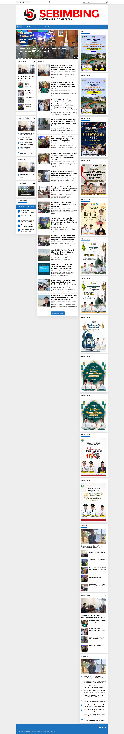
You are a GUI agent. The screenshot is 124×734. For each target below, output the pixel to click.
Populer (21, 206)
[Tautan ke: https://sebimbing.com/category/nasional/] (106, 526)
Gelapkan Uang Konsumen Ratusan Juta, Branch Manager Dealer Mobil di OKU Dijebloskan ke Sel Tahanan (64, 156)
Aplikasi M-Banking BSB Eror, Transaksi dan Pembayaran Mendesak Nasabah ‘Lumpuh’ (61, 266)
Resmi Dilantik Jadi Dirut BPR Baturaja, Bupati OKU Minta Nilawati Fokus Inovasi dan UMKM (26, 77)
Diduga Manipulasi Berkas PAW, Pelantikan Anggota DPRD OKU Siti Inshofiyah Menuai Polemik (47, 50)
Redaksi (53, 731)
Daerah (19, 31)
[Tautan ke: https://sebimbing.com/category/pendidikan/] (34, 118)
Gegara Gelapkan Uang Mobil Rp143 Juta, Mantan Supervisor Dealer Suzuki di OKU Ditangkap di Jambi (29, 84)
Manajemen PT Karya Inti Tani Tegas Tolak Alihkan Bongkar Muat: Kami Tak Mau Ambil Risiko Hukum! (64, 189)
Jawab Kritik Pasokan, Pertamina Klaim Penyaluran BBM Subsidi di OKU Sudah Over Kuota (63, 252)
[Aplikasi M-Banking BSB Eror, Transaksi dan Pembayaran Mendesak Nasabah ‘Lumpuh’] (68, 275)
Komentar (31, 206)
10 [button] (31, 58)
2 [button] (19, 58)
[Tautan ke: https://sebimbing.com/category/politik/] (34, 183)
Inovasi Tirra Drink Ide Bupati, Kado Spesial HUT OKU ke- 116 (97, 568)
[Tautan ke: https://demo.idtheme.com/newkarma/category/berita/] (34, 201)
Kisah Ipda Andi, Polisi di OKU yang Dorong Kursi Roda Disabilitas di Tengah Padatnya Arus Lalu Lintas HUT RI (29, 98)
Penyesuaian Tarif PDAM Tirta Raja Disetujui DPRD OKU (26, 216)
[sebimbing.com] (62, 14)
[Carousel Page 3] (26, 194)
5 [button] (24, 58)
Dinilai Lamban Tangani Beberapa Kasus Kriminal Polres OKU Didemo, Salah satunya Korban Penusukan (27, 230)
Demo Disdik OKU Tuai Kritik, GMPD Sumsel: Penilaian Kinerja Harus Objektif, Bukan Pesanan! (27, 148)
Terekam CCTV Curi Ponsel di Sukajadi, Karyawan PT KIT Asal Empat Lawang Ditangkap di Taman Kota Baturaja (64, 221)
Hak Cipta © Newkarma (24, 731)
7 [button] (27, 58)
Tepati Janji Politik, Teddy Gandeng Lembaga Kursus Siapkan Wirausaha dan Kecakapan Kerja (26, 189)
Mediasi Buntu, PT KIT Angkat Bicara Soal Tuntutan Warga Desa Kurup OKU (63, 204)
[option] (47, 44)
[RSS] (105, 727)
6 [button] (25, 58)
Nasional (24, 31)
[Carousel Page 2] (24, 194)
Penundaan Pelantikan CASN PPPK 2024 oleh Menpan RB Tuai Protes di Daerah (27, 225)
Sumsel (38, 31)
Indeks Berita (46, 731)
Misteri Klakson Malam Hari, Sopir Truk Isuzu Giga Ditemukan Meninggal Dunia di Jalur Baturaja (63, 282)
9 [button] (29, 58)
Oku (29, 31)
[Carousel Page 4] (28, 194)
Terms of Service (36, 731)
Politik (33, 31)
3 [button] (21, 58)
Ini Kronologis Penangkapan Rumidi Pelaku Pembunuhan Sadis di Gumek (27, 211)
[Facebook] (100, 727)
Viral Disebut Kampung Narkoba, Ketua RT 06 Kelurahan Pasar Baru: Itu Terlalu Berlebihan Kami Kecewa (27, 220)
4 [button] (22, 58)
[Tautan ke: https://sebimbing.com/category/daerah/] (106, 595)
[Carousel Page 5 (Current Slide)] (30, 194)
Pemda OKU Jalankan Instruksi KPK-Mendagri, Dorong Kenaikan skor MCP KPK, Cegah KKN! (29, 105)
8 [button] (28, 58)
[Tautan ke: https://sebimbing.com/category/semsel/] (34, 62)
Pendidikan (64, 71)
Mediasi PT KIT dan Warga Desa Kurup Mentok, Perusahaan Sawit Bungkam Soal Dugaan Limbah (63, 238)
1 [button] (18, 58)
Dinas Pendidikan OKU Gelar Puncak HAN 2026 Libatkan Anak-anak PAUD (26, 152)
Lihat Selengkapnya (57, 313)
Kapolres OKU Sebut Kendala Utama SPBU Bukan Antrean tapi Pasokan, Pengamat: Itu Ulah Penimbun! (97, 551)
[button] (106, 2)
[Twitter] (102, 727)
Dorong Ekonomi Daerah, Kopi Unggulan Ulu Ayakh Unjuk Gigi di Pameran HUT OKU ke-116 (95, 681)
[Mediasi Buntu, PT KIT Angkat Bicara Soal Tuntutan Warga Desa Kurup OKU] (56, 213)
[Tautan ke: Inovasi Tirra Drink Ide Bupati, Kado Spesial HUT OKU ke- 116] (84, 570)
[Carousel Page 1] (22, 194)
